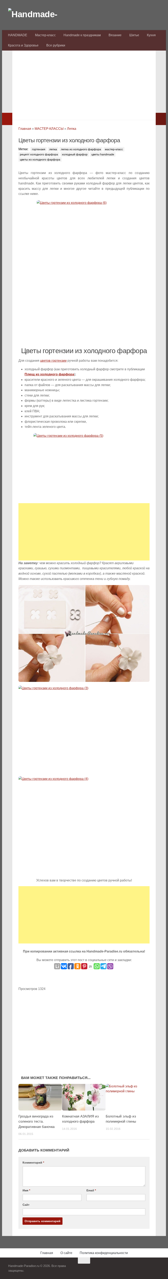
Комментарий (33, 1162)
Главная (24, 128)
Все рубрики (55, 45)
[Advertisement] (84, 84)
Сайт (26, 1204)
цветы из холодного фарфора (40, 159)
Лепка (71, 128)
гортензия (38, 149)
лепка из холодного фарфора (81, 149)
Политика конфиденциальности (104, 1253)
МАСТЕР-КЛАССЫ (49, 128)
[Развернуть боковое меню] (7, 119)
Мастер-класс (45, 35)
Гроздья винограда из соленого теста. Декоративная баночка (36, 1121)
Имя (26, 1190)
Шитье (134, 35)
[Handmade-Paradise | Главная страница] (39, 14)
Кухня (151, 35)
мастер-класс (114, 149)
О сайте (66, 1253)
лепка (53, 149)
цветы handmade (102, 154)
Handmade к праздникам (82, 35)
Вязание (115, 35)
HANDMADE (17, 35)
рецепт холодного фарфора (39, 154)
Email (91, 1190)
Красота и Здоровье (23, 45)
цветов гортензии (53, 360)
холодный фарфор (74, 154)
